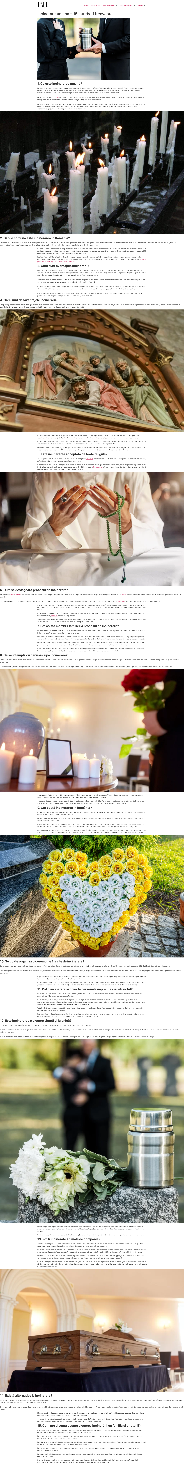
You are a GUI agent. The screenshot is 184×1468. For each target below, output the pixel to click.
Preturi (140, 5)
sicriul (57, 97)
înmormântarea (15, 595)
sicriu (124, 595)
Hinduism (89, 459)
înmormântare (98, 467)
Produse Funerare (126, 5)
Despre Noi (95, 5)
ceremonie (121, 601)
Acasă (86, 5)
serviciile (54, 616)
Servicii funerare (108, 5)
